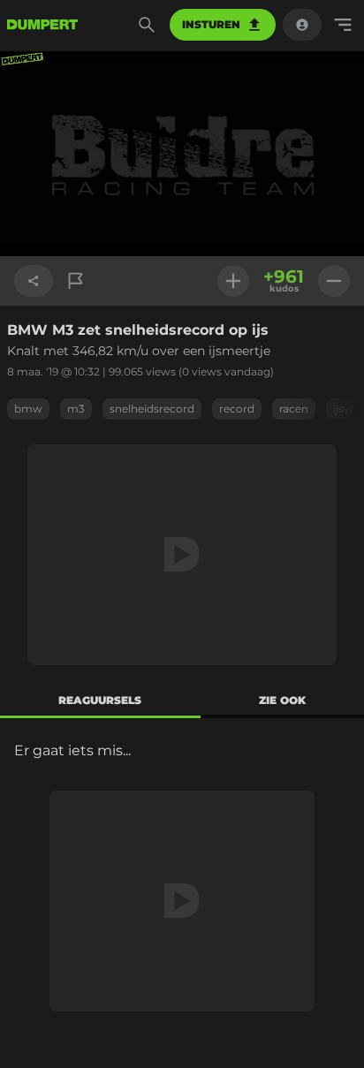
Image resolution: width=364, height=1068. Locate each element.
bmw (28, 408)
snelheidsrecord (152, 408)
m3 (76, 408)
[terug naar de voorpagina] (42, 24)
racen (293, 408)
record (236, 408)
